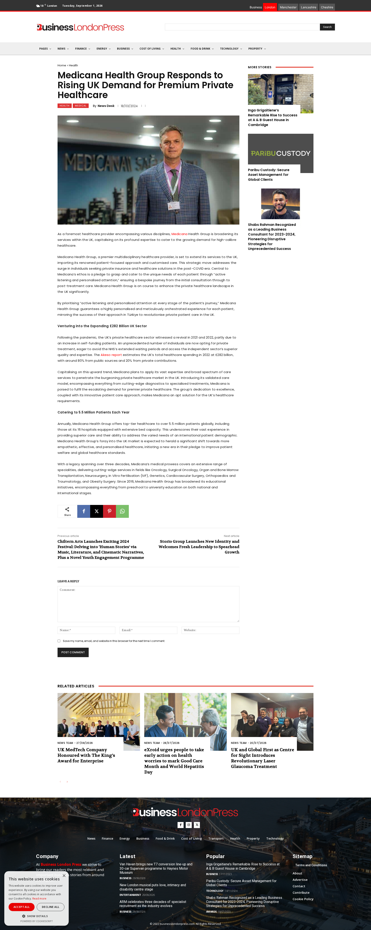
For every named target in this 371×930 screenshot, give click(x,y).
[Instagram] (189, 825)
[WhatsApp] (122, 511)
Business (125, 878)
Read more (39, 898)
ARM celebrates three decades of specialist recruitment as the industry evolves (153, 904)
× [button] (63, 875)
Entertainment (130, 895)
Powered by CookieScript (36, 921)
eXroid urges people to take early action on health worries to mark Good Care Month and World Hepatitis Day (174, 761)
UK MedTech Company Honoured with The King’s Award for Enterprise (86, 755)
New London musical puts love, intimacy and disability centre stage (153, 887)
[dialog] (36, 898)
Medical (81, 105)
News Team (65, 743)
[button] (36, 916)
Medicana (180, 234)
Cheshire (327, 7)
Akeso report (111, 355)
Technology (215, 891)
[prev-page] (60, 782)
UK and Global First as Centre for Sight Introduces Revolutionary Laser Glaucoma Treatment (262, 758)
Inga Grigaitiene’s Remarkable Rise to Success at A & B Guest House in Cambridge (272, 117)
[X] (96, 511)
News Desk (106, 105)
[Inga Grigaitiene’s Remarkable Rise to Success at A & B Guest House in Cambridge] (280, 93)
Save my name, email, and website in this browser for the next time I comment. (114, 641)
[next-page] (67, 782)
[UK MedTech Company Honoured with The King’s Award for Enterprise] (99, 722)
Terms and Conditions (311, 865)
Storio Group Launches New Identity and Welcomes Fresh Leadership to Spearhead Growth (199, 547)
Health (73, 65)
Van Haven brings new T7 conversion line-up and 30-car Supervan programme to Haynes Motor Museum (156, 868)
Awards (211, 911)
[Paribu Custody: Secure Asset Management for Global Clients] (280, 153)
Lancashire (308, 7)
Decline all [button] (50, 907)
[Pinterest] (109, 511)
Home (62, 65)
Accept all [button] (22, 907)
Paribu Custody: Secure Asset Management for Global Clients (268, 174)
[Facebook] (83, 511)
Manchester (288, 7)
